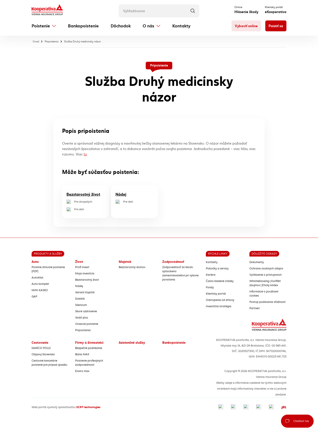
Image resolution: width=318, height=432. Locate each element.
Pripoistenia (51, 41)
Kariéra (210, 275)
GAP (34, 296)
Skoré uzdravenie (86, 311)
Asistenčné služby (132, 343)
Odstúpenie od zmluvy (220, 300)
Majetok (125, 262)
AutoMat (37, 277)
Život (79, 262)
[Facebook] (220, 407)
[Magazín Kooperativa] (283, 407)
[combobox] (159, 10)
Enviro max (82, 371)
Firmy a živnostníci (89, 343)
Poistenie (41, 25)
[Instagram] (233, 407)
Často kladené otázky (220, 281)
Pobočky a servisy (217, 268)
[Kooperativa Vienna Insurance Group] (47, 10)
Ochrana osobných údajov (266, 268)
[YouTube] (258, 407)
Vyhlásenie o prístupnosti (265, 275)
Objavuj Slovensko (43, 354)
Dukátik (80, 298)
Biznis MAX (82, 354)
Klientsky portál (216, 293)
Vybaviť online (246, 26)
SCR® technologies (88, 407)
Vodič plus (81, 317)
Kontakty (181, 25)
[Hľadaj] (193, 11)
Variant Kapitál (85, 292)
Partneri (254, 308)
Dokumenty (256, 262)
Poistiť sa (276, 26)
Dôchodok (121, 25)
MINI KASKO (40, 290)
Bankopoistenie (83, 25)
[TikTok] (271, 407)
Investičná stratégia (218, 306)
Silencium (81, 305)
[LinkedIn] (246, 407)
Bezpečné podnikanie (88, 348)
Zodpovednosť (173, 262)
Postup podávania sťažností (267, 302)
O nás (148, 25)
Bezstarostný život (83, 194)
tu (85, 154)
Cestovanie (40, 343)
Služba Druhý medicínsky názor (82, 41)
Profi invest (82, 267)
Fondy (210, 287)
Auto (35, 262)
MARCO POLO (41, 348)
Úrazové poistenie (86, 324)
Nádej (120, 194)
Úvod (36, 41)
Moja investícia (84, 273)
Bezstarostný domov (132, 267)
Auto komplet (40, 284)
